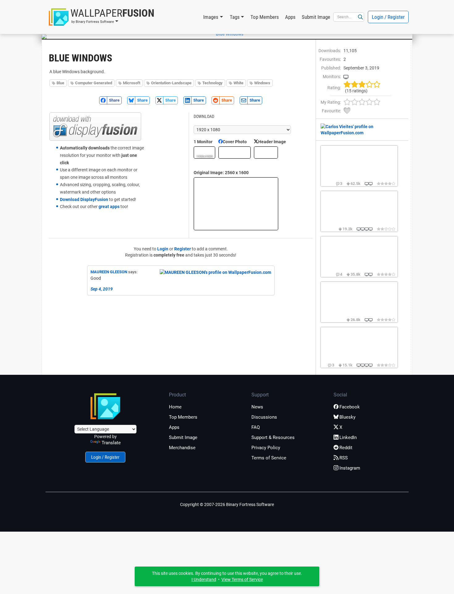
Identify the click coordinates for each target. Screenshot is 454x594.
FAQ (255, 427)
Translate (111, 443)
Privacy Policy (265, 447)
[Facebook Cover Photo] (234, 152)
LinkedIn (348, 437)
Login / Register (388, 17)
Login (162, 248)
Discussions (264, 417)
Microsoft (131, 83)
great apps (109, 206)
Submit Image (316, 17)
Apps (290, 17)
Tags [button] (235, 17)
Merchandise (182, 447)
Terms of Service (268, 458)
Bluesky (347, 417)
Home (175, 407)
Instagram (349, 468)
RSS (343, 458)
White (238, 83)
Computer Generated (93, 83)
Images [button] (210, 17)
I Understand (203, 579)
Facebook (349, 407)
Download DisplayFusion (84, 199)
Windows (262, 83)
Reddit (345, 447)
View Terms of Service (242, 579)
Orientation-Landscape (171, 83)
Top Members (264, 17)
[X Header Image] (266, 152)
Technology (212, 83)
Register (182, 248)
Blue (60, 83)
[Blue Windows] (227, 33)
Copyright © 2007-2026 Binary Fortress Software (227, 504)
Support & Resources (273, 437)
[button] (101, 17)
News (257, 407)
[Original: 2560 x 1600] (236, 203)
